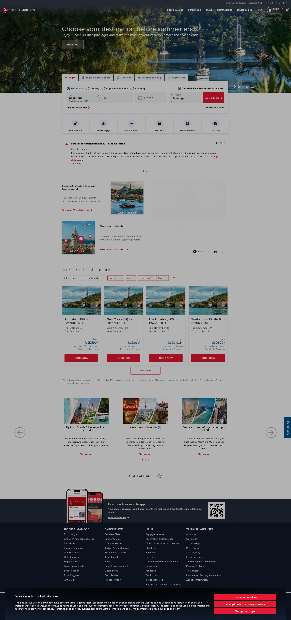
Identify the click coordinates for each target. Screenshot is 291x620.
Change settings (244, 611)
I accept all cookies (244, 596)
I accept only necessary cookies (245, 604)
